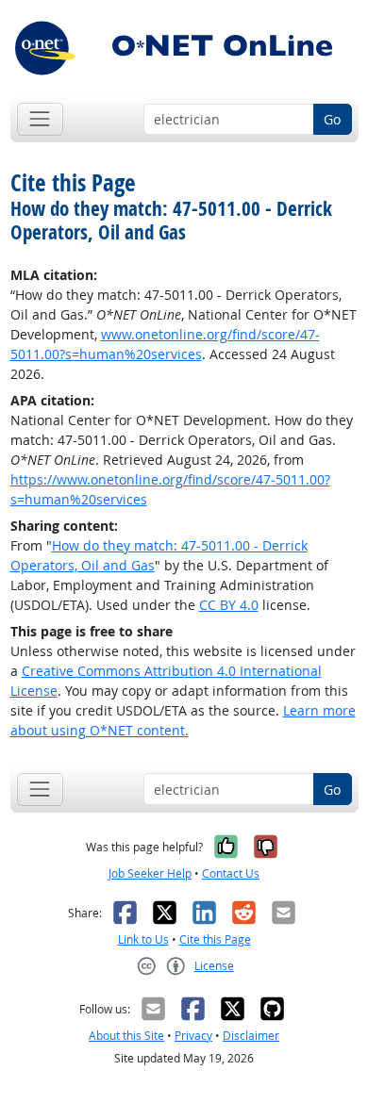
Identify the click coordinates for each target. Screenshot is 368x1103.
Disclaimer (251, 1036)
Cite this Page (215, 939)
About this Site (126, 1036)
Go (332, 119)
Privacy (193, 1036)
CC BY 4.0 (229, 605)
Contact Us (230, 873)
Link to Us (143, 939)
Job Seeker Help (150, 873)
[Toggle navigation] (40, 119)
